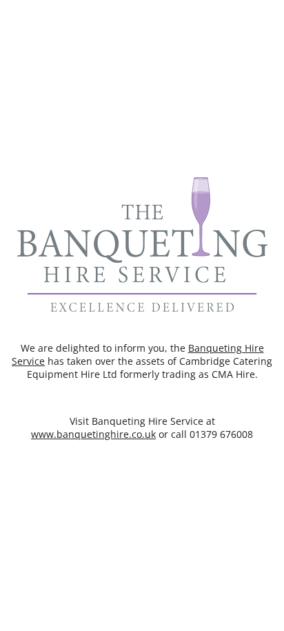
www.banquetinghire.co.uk (93, 434)
